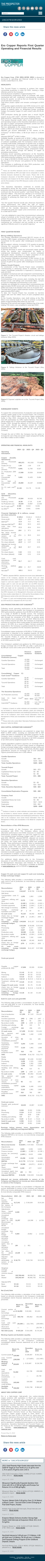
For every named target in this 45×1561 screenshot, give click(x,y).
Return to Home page (8, 1436)
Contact (32, 1557)
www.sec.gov (33, 866)
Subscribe (27, 1557)
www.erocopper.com (36, 1426)
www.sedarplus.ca (9, 866)
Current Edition (20, 1557)
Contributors (12, 1557)
